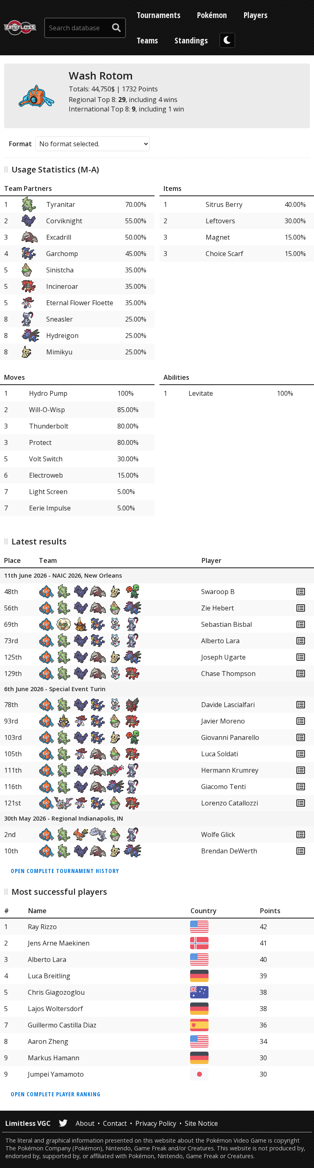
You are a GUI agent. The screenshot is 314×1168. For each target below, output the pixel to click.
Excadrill (58, 237)
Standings (191, 40)
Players (255, 14)
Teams (147, 40)
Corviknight (64, 220)
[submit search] (116, 27)
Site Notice (201, 1123)
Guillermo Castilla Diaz (62, 1025)
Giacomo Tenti (223, 786)
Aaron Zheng (48, 1041)
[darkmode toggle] (227, 40)
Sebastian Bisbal (226, 624)
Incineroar (62, 286)
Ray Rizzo (42, 926)
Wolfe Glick (218, 834)
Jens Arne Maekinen (59, 943)
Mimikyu (59, 351)
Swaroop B (218, 591)
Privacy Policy (155, 1123)
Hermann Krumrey (229, 770)
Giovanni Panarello (230, 737)
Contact (115, 1123)
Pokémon (212, 14)
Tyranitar (60, 204)
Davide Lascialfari (228, 704)
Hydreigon (62, 335)
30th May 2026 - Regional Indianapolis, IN (63, 818)
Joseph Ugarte (223, 657)
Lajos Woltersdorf (55, 1008)
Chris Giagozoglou (56, 992)
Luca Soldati (219, 753)
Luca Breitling (49, 975)
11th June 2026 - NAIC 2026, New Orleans (63, 575)
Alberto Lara (220, 640)
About (85, 1123)
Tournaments (158, 14)
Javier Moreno (223, 721)
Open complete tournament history (65, 871)
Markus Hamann (53, 1057)
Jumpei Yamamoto (56, 1074)
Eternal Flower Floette (79, 302)
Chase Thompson (228, 673)
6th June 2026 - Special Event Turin (54, 689)
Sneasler (59, 319)
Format (20, 143)
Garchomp (62, 253)
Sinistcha (60, 269)
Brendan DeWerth (229, 850)
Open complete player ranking (56, 1094)
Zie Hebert (217, 607)
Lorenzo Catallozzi (229, 802)
